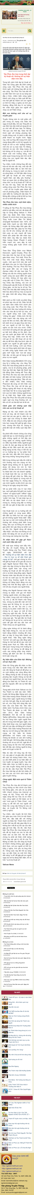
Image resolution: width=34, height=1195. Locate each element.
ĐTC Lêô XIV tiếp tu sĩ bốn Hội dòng (14, 948)
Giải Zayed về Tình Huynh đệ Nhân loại (19, 1046)
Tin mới (17, 992)
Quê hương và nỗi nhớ (15, 1059)
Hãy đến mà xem (13, 1007)
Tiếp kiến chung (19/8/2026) (17, 1075)
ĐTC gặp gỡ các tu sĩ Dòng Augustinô (14, 963)
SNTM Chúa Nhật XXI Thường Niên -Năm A (19, 1027)
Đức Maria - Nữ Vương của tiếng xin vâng (19, 1081)
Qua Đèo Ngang (13, 1066)
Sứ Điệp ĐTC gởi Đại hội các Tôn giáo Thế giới (17, 953)
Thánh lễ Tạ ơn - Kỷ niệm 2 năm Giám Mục (20, 998)
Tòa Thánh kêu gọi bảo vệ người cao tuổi (15, 929)
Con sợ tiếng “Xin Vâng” (15, 1050)
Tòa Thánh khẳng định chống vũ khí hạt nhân (16, 944)
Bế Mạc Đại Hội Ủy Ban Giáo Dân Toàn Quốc (16, 905)
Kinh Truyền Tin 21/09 (10, 933)
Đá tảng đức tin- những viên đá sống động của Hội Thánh (19, 1036)
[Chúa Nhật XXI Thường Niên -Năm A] (9, 15)
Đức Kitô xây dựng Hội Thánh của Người (18, 1022)
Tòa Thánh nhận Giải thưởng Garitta (19, 1071)
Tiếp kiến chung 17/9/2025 (11, 972)
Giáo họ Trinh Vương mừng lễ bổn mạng (18, 1017)
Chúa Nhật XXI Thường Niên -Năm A (23, 15)
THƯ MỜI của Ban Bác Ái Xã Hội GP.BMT (18, 1012)
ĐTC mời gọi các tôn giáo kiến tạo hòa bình (16, 967)
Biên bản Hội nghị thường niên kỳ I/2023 (18, 1129)
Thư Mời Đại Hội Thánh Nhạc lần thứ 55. (15, 975)
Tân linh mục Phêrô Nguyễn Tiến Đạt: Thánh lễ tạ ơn (20, 1134)
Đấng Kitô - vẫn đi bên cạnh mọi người (18, 1003)
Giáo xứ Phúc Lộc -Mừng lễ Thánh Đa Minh (20, 1144)
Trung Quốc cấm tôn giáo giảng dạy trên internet (17, 896)
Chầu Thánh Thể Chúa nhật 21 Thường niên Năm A (18, 1085)
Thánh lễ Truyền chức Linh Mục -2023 (20, 1118)
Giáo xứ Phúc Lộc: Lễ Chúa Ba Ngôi (19, 1148)
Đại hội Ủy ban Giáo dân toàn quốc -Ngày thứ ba (17, 958)
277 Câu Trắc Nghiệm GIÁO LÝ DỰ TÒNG (19, 1104)
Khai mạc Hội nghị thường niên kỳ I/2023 (18, 1124)
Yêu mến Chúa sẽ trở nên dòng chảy (19, 1055)
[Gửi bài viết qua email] (24, 44)
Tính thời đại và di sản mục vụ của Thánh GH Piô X (18, 1041)
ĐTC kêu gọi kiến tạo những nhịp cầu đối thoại (17, 919)
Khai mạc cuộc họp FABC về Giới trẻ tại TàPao (16, 979)
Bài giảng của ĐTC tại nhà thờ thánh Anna (15, 936)
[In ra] (27, 44)
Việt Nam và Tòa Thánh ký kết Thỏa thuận (19, 1139)
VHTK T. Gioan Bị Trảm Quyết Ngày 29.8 (19, 1090)
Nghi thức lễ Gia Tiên (15, 1108)
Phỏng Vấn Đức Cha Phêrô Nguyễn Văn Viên (16, 910)
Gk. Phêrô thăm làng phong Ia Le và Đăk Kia (19, 1031)
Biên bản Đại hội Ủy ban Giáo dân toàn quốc (16, 901)
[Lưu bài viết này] (30, 44)
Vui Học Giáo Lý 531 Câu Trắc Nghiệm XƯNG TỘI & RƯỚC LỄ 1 (19, 1113)
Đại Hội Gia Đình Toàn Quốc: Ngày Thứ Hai (15, 915)
